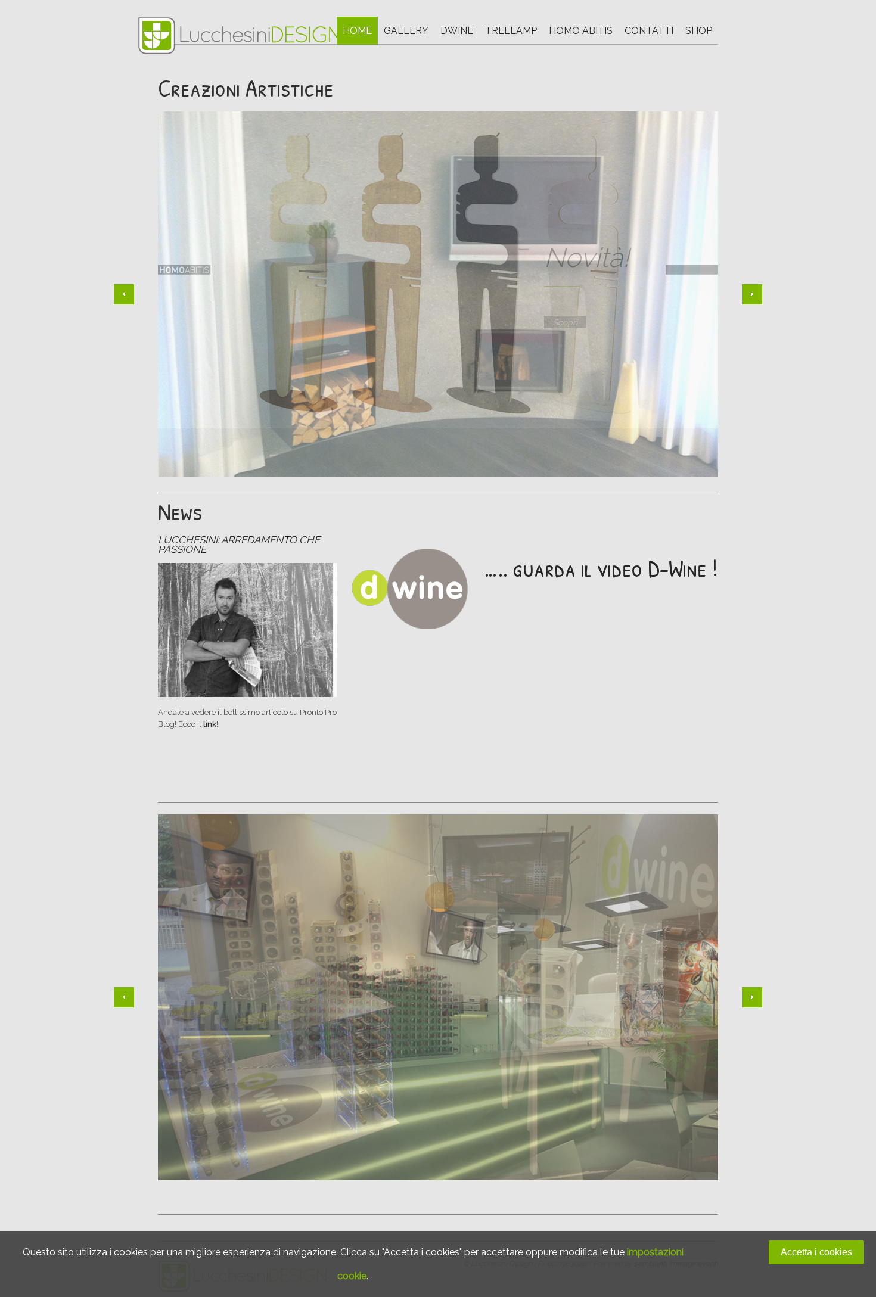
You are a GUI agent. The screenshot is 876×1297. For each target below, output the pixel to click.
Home (357, 30)
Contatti (649, 30)
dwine (456, 30)
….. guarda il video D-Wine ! (601, 568)
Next (752, 294)
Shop (698, 30)
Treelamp (511, 30)
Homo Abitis (581, 30)
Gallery (406, 30)
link (209, 724)
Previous (124, 294)
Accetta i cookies (816, 1252)
